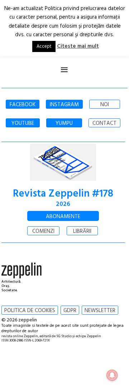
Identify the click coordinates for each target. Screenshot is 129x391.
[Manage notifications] (112, 375)
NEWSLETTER (100, 310)
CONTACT (104, 123)
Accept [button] (44, 46)
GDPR (69, 310)
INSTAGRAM (64, 104)
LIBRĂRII (82, 231)
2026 (63, 204)
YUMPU (64, 123)
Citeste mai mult (78, 46)
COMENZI (43, 231)
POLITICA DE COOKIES (29, 310)
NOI (104, 104)
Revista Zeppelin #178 (63, 194)
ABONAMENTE (63, 216)
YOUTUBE (22, 123)
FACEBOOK (22, 104)
